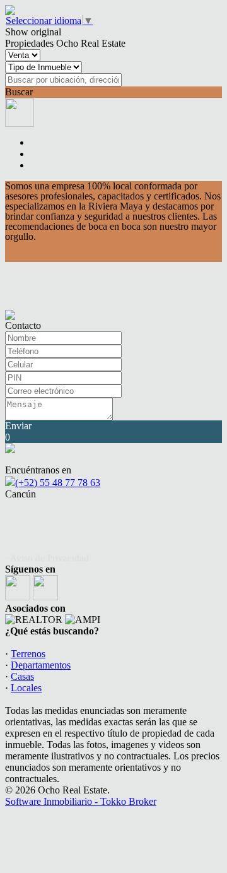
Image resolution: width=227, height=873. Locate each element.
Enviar (18, 425)
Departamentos (41, 665)
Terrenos (28, 653)
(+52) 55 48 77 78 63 (57, 482)
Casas (22, 676)
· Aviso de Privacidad (47, 558)
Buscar (19, 91)
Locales (26, 687)
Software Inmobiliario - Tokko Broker (80, 801)
